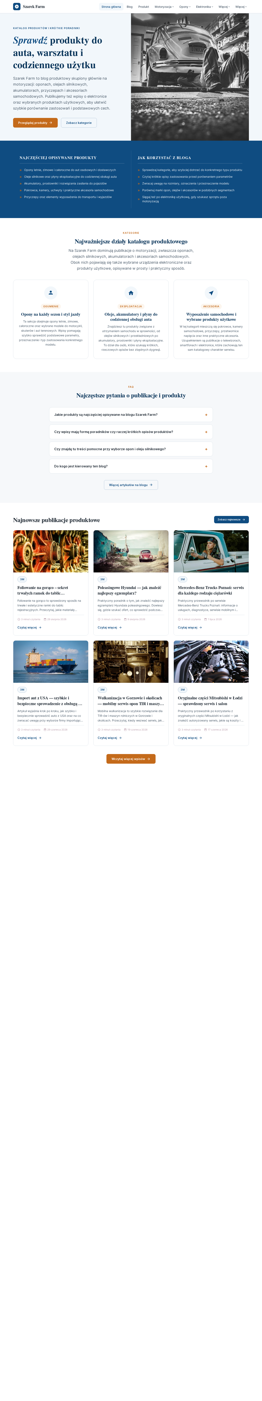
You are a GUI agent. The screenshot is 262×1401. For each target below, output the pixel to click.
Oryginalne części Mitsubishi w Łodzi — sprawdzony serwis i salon (210, 701)
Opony (183, 6)
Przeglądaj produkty (32, 122)
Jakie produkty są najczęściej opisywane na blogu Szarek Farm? (106, 415)
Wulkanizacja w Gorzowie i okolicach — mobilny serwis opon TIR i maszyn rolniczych (130, 703)
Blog (130, 6)
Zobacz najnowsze (229, 519)
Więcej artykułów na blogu (128, 485)
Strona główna (111, 6)
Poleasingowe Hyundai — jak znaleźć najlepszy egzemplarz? (129, 590)
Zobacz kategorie (79, 122)
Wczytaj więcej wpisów (128, 759)
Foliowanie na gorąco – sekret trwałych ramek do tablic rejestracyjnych (42, 593)
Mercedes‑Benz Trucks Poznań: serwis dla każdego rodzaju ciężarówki (211, 590)
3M (22, 579)
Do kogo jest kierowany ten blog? (81, 466)
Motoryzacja (163, 6)
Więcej (223, 6)
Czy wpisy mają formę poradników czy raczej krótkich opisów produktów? (113, 432)
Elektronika (203, 6)
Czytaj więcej (27, 627)
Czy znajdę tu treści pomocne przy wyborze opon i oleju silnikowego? (110, 449)
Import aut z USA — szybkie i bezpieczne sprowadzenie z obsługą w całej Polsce (49, 703)
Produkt (143, 6)
